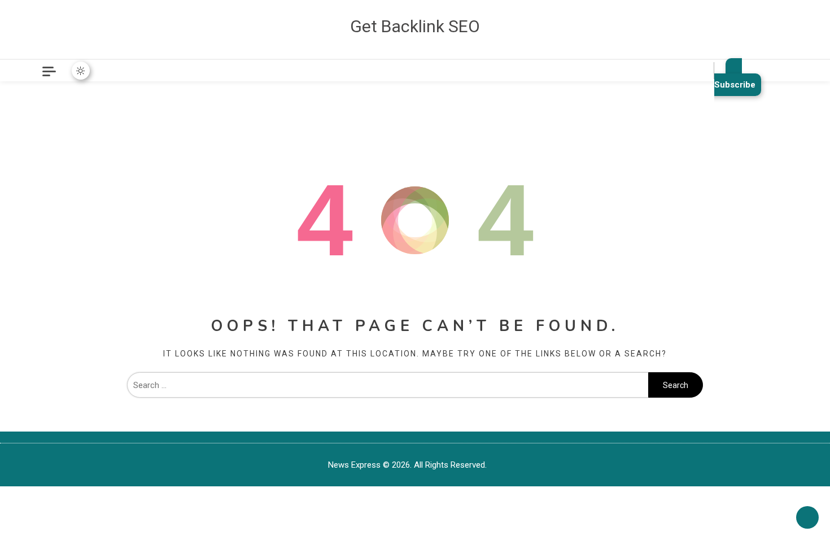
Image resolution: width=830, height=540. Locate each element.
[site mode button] (81, 71)
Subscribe (734, 85)
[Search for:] (387, 385)
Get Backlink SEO (415, 26)
